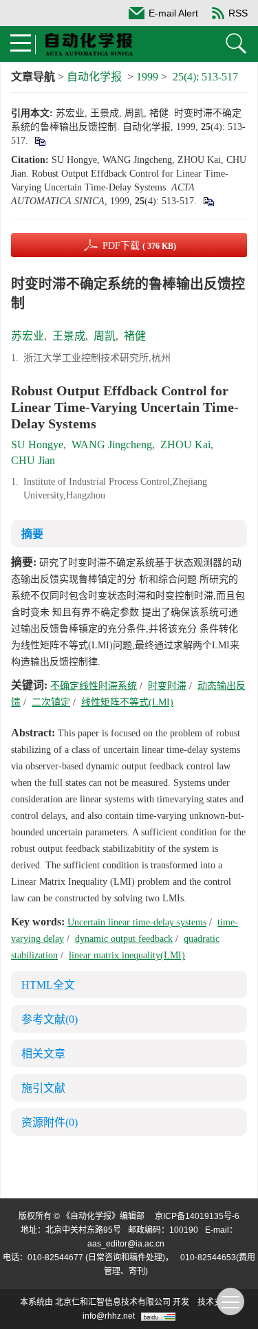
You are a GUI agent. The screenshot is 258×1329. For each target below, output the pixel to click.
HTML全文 (48, 985)
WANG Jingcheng (112, 444)
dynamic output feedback (124, 939)
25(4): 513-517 (205, 77)
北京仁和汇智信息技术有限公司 (113, 1302)
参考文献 (49, 1019)
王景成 (68, 336)
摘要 (32, 534)
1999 (147, 77)
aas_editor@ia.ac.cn (125, 1244)
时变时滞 (167, 686)
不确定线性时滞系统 (93, 686)
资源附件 (49, 1122)
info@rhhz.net (109, 1316)
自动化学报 (94, 77)
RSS (238, 13)
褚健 (135, 336)
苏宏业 (27, 336)
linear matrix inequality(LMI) (127, 955)
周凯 (105, 336)
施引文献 (43, 1088)
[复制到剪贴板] (39, 140)
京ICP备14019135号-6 (197, 1216)
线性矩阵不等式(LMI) (127, 702)
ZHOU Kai (185, 444)
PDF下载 (139, 246)
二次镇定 (51, 702)
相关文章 (43, 1053)
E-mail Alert (173, 13)
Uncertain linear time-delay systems (136, 922)
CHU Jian (33, 460)
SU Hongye (37, 444)
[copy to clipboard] (208, 201)
